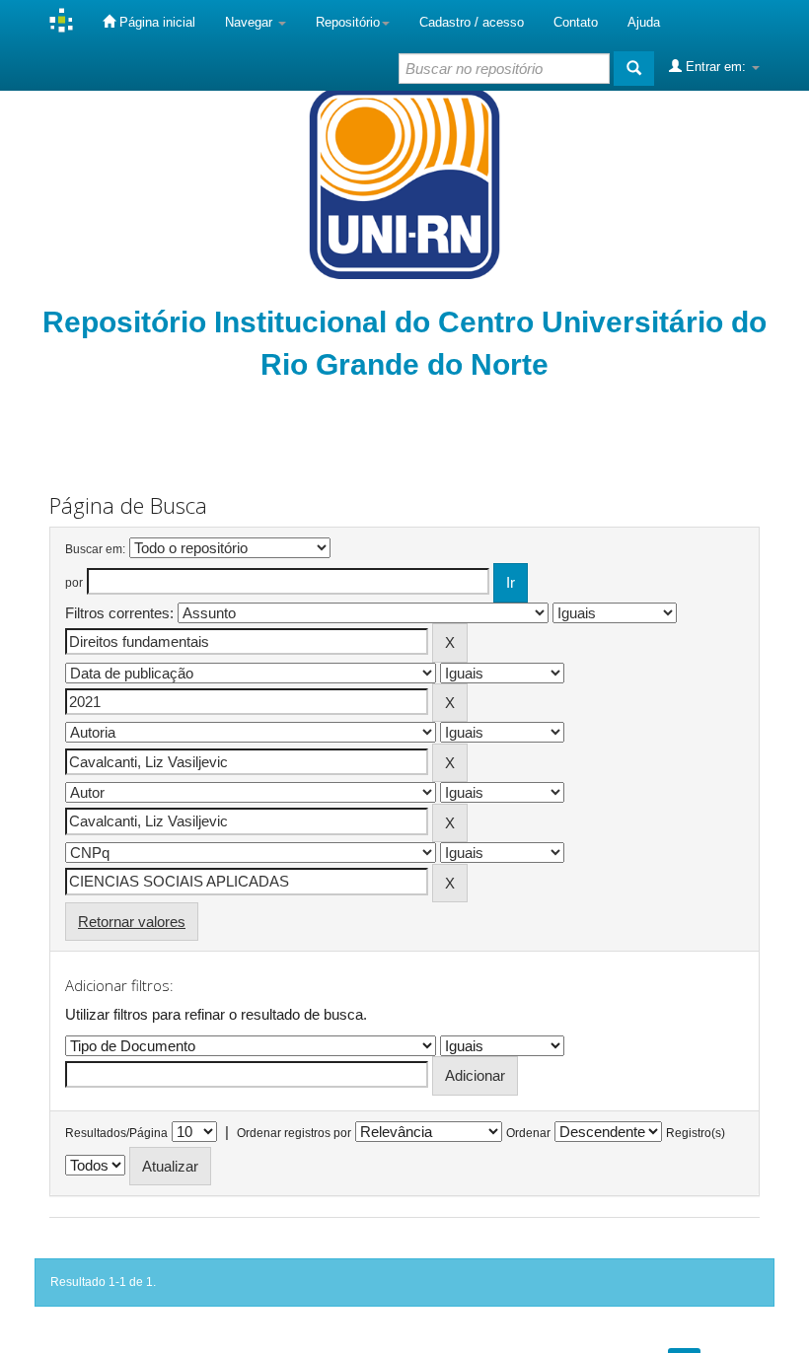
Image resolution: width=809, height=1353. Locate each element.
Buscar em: (95, 549)
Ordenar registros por (294, 1133)
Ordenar (528, 1133)
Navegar (250, 22)
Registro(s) (695, 1133)
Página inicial (155, 22)
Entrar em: (716, 66)
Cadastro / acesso (471, 22)
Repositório (348, 22)
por (74, 583)
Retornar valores (131, 921)
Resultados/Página (116, 1133)
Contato (575, 22)
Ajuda (643, 22)
